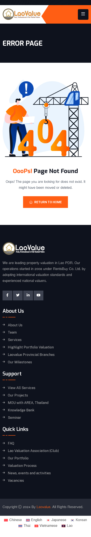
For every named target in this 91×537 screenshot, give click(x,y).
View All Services (21, 388)
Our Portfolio (18, 458)
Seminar (14, 418)
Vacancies (16, 481)
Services (15, 340)
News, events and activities (29, 473)
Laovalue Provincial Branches (31, 355)
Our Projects (18, 395)
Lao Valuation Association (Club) (33, 451)
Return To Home (48, 202)
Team (12, 332)
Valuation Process (22, 466)
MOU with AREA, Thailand (28, 403)
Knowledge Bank (21, 410)
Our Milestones (20, 362)
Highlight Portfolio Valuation (31, 347)
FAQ (11, 443)
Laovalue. (44, 507)
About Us (15, 325)
